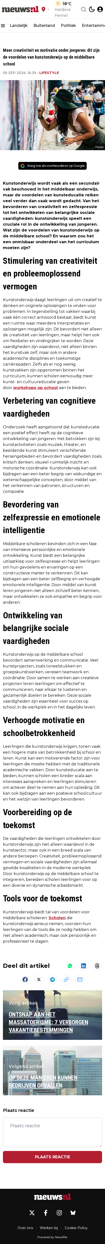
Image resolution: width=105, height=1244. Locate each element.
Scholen (57, 918)
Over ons (25, 1228)
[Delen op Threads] (97, 966)
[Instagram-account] (59, 1213)
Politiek (68, 25)
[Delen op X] (39, 979)
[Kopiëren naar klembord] (66, 979)
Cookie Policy (76, 1228)
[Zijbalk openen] (3, 26)
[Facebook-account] (46, 1213)
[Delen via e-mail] (80, 979)
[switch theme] (91, 9)
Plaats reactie (52, 1157)
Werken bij (49, 1228)
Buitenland (44, 25)
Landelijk (19, 25)
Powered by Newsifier (52, 1237)
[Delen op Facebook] (25, 979)
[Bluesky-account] (73, 1213)
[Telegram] (52, 979)
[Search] (83, 9)
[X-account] (32, 1213)
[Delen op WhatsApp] (70, 966)
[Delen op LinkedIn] (83, 966)
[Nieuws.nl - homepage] (20, 9)
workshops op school (35, 387)
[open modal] (100, 9)
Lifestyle (49, 73)
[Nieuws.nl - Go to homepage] (52, 1197)
